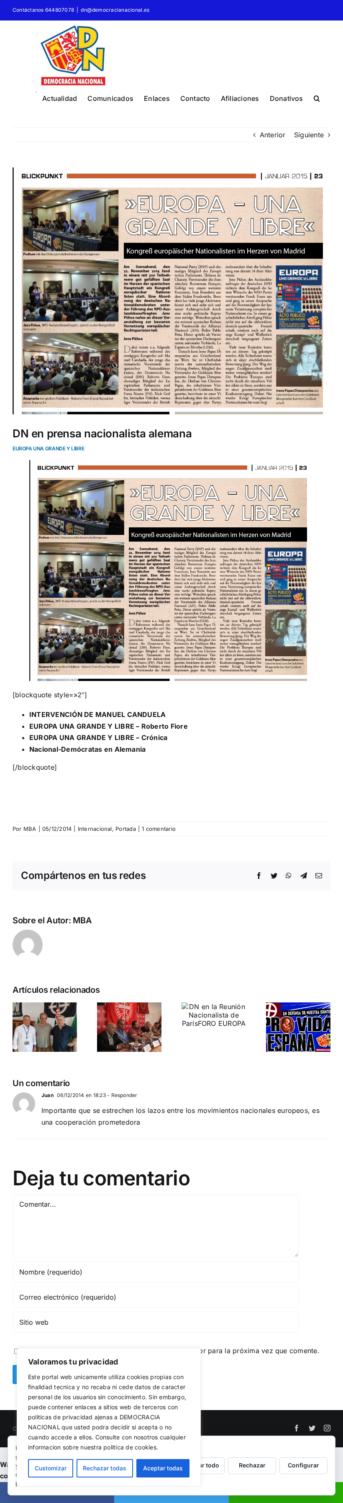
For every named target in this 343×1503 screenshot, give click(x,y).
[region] (109, 1417)
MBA (29, 828)
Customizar (51, 1468)
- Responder (122, 1095)
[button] (317, 97)
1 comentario (159, 828)
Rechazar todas (104, 1468)
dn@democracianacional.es (115, 10)
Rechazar (252, 1465)
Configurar (303, 1465)
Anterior (273, 135)
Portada (125, 828)
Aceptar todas (163, 1468)
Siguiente (309, 135)
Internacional (95, 828)
